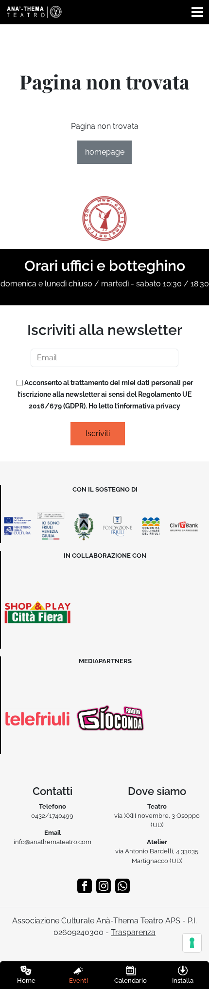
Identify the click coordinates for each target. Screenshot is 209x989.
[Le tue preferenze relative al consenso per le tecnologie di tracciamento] (192, 943)
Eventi (78, 980)
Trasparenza (133, 932)
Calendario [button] (130, 980)
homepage (104, 152)
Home (26, 980)
